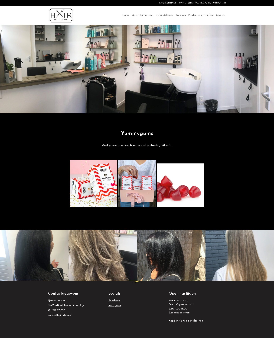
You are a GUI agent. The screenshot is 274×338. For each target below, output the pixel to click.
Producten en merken (201, 15)
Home (125, 15)
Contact (221, 15)
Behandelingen (164, 15)
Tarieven (181, 15)
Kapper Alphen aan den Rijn (186, 320)
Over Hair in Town (142, 15)
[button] (132, 282)
